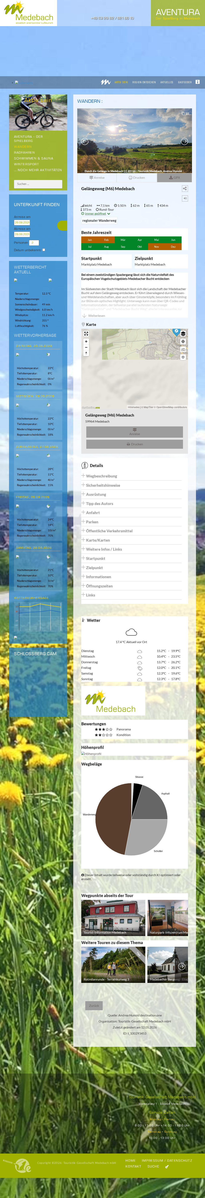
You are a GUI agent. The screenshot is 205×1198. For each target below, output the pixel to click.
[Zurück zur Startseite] (105, 81)
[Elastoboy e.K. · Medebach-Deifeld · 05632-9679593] (17, 1165)
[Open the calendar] (38, 222)
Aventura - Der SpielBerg (28, 139)
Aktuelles (167, 82)
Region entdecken (144, 82)
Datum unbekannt (27, 250)
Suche (153, 1166)
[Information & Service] (197, 81)
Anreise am (22, 217)
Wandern (23, 147)
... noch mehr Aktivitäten (38, 170)
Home (131, 1161)
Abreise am (22, 229)
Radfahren (24, 153)
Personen (21, 243)
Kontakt (133, 1166)
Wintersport (26, 164)
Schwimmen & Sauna (33, 158)
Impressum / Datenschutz (167, 1161)
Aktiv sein (121, 82)
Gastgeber (185, 82)
